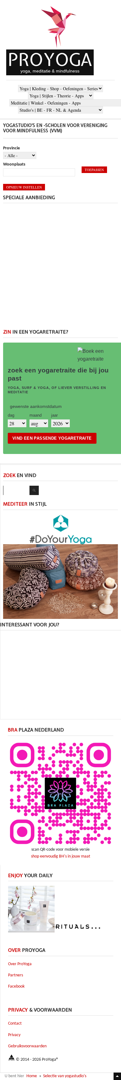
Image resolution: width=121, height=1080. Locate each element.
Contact (15, 1023)
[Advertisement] (60, 268)
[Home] (59, 48)
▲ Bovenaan (117, 1076)
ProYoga (50, 59)
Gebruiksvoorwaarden (27, 1046)
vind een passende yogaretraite (52, 438)
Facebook (16, 986)
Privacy (14, 1035)
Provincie (11, 148)
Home (31, 1076)
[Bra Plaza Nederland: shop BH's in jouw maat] (60, 845)
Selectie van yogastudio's (64, 1076)
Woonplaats (14, 164)
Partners (15, 975)
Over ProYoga (20, 964)
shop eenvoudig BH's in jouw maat (60, 856)
